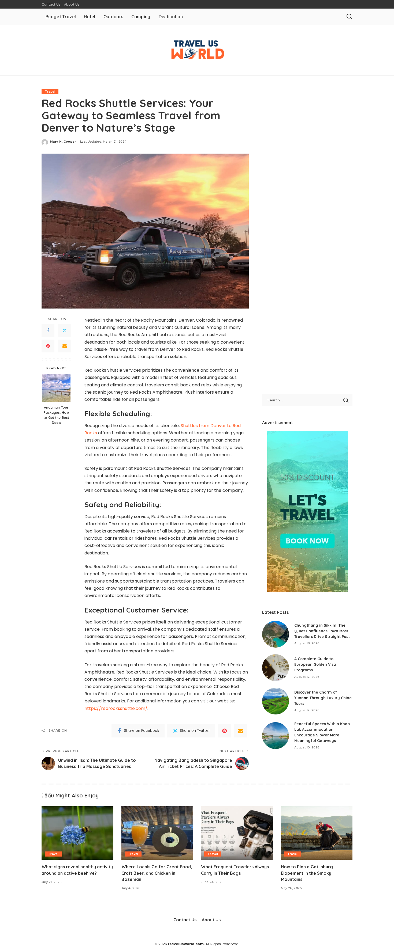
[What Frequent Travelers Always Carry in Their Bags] (237, 833)
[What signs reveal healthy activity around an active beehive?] (77, 833)
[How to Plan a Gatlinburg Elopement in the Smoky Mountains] (317, 833)
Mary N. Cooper (63, 141)
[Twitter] (64, 330)
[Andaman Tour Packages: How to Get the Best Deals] (56, 388)
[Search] (349, 17)
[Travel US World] (197, 50)
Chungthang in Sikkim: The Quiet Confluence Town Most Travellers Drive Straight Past (322, 631)
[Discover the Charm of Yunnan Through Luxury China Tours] (275, 701)
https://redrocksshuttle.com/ (115, 708)
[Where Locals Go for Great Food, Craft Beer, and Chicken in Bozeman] (157, 833)
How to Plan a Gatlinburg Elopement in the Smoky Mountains (307, 873)
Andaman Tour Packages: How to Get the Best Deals (56, 415)
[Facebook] (48, 330)
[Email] (64, 346)
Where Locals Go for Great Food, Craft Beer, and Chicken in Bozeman (156, 873)
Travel (50, 91)
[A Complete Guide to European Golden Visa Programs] (275, 667)
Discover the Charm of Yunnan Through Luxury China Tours (323, 698)
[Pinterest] (48, 346)
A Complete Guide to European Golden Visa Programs (315, 664)
